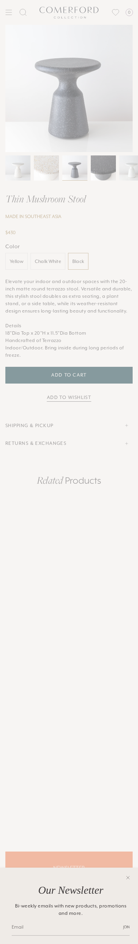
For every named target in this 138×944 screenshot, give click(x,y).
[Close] (128, 877)
